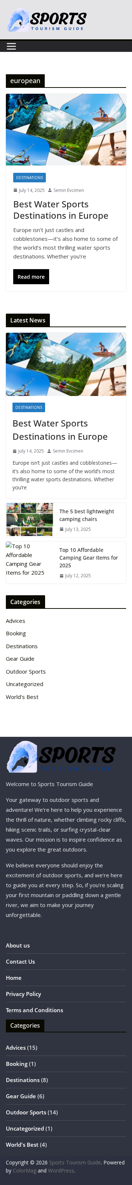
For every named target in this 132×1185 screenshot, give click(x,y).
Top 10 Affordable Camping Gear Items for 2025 (88, 557)
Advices (15, 620)
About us (18, 945)
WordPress (61, 1170)
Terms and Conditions (34, 1010)
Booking (16, 633)
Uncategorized (24, 684)
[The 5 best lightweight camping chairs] (30, 520)
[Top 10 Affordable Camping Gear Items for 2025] (30, 562)
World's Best (22, 696)
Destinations (29, 177)
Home (14, 977)
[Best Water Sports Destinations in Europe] (66, 129)
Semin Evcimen (69, 190)
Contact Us (20, 961)
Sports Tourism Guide (75, 1162)
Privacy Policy (23, 993)
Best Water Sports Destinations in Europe (61, 209)
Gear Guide (20, 658)
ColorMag (24, 1170)
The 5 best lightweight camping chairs (86, 515)
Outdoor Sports (26, 671)
